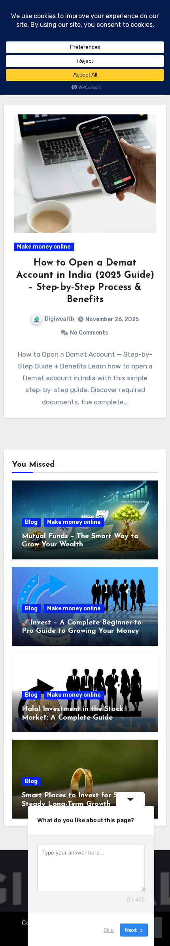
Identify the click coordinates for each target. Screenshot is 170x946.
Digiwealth (59, 319)
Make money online (44, 246)
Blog (31, 522)
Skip (109, 930)
